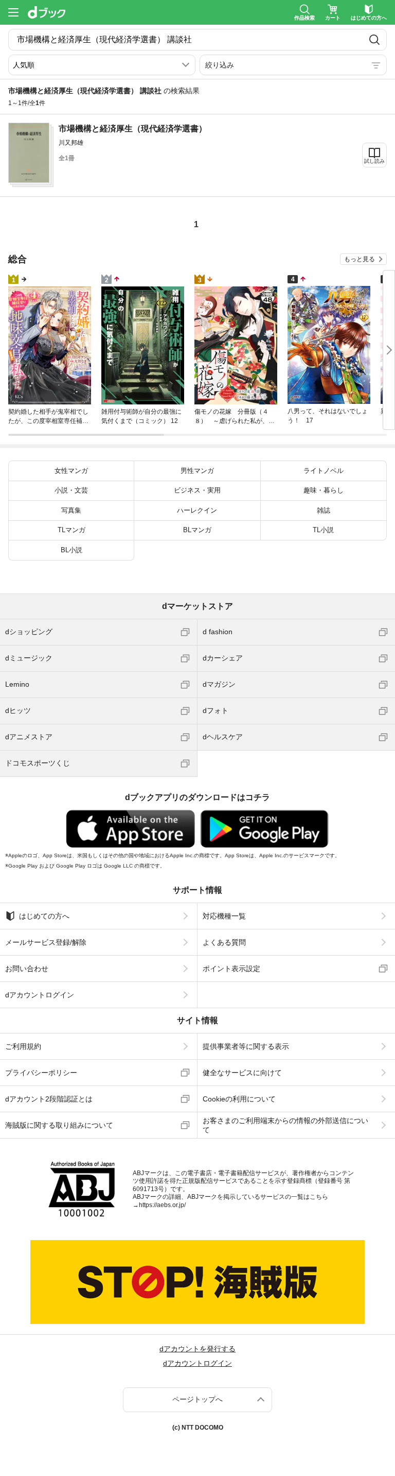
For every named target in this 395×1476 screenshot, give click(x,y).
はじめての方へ (44, 916)
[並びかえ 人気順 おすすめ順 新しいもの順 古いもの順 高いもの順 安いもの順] (101, 65)
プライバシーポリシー (41, 1072)
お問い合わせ (26, 968)
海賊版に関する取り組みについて (59, 1125)
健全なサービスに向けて (242, 1072)
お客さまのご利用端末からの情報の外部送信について (285, 1125)
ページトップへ (197, 1399)
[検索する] (374, 39)
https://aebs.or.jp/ (162, 1205)
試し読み (374, 161)
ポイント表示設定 (231, 968)
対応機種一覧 (224, 916)
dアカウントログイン (39, 995)
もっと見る (359, 259)
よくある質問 (224, 942)
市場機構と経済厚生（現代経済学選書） (133, 128)
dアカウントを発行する (197, 1349)
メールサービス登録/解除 (45, 942)
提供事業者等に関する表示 (246, 1046)
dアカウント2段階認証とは (49, 1099)
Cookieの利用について (239, 1099)
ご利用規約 (23, 1046)
